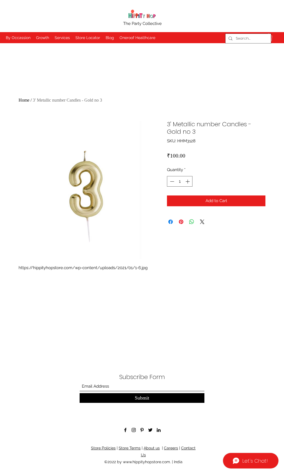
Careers (171, 448)
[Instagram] (133, 430)
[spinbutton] (179, 181)
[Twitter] (150, 430)
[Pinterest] (142, 430)
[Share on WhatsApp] (191, 221)
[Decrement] (171, 181)
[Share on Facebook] (170, 221)
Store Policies (103, 448)
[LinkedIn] (158, 430)
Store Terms (130, 448)
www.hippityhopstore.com (146, 462)
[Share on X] (202, 221)
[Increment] (188, 181)
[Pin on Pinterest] (181, 221)
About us (152, 448)
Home (24, 100)
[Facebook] (125, 430)
